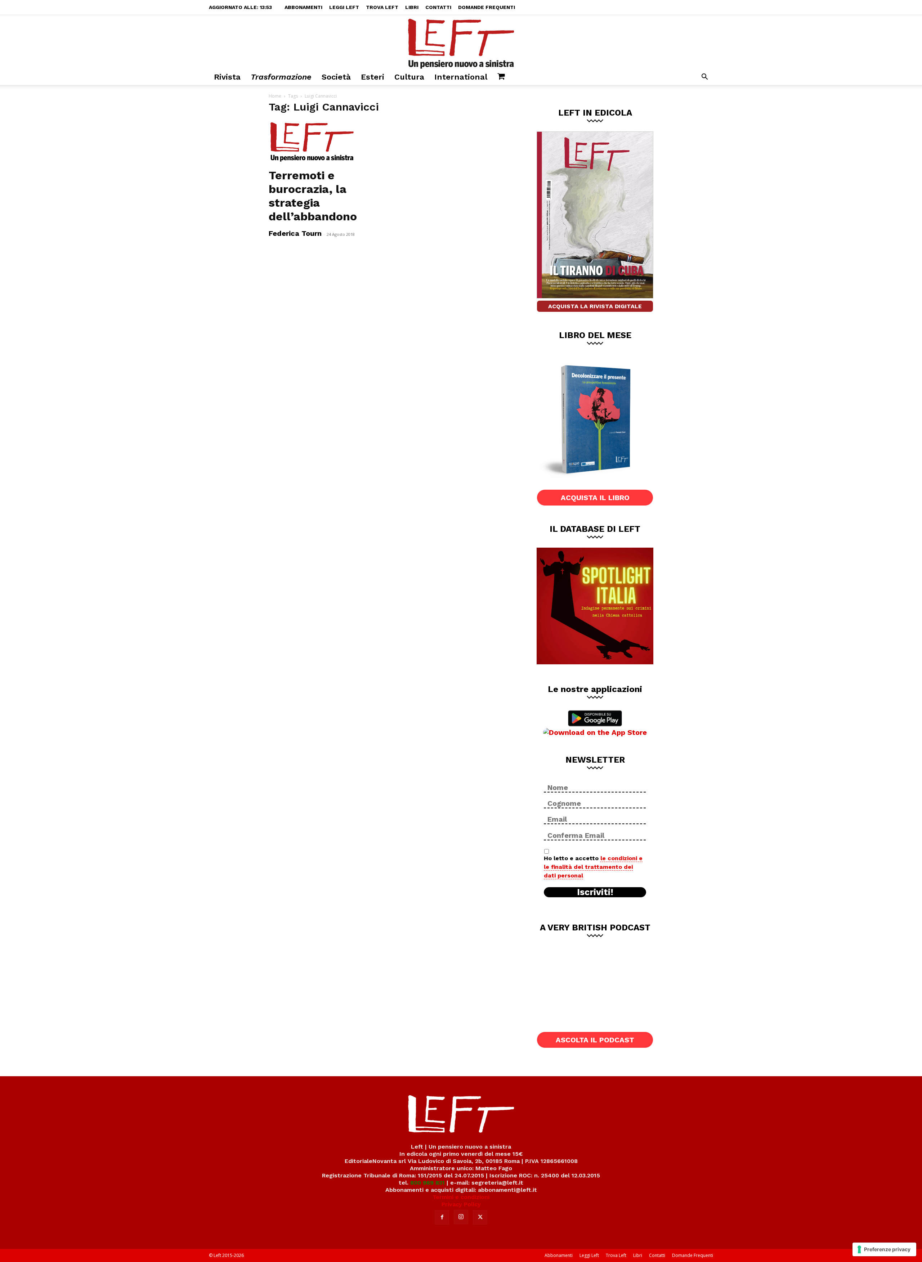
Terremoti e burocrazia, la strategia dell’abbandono (313, 196)
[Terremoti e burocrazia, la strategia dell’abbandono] (327, 142)
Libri (412, 7)
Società (336, 76)
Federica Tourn (295, 233)
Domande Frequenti (486, 7)
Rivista (227, 76)
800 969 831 (427, 1182)
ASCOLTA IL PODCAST (595, 1040)
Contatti (438, 7)
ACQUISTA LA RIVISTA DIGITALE (595, 306)
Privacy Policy (461, 1204)
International (460, 76)
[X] (480, 1217)
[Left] (461, 42)
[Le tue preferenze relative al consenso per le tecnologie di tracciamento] (884, 1249)
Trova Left (382, 7)
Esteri (372, 76)
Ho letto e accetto (593, 867)
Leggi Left (344, 7)
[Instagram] (461, 1217)
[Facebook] (442, 1217)
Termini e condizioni (461, 1197)
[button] (704, 77)
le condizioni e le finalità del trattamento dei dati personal (593, 867)
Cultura (409, 76)
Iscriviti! (595, 892)
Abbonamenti (303, 7)
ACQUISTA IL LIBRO (595, 497)
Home (275, 96)
